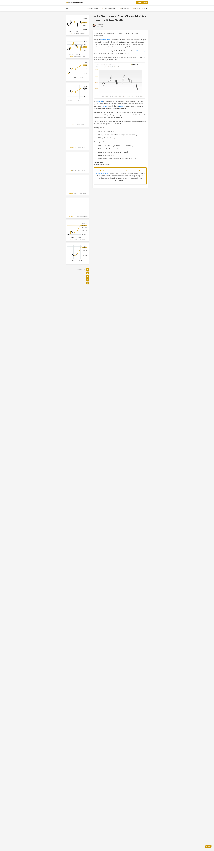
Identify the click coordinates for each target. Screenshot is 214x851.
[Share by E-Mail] (87, 276)
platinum (104, 106)
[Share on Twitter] (87, 272)
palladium (122, 106)
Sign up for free (142, 2)
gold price (100, 101)
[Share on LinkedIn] (87, 279)
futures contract (105, 40)
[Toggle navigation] (67, 8)
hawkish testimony (139, 51)
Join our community (102, 173)
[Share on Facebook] (87, 269)
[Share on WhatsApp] (87, 282)
